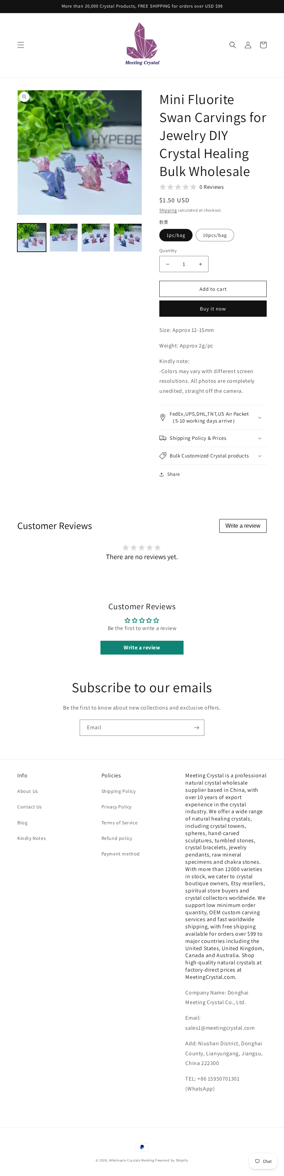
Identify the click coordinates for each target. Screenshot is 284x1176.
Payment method (120, 854)
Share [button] (173, 474)
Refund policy (116, 838)
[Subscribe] (196, 728)
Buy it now (213, 308)
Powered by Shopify (171, 1160)
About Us (27, 791)
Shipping (168, 210)
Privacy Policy (116, 807)
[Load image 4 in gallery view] (128, 237)
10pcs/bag (215, 235)
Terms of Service (119, 823)
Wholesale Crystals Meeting (131, 1160)
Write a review (242, 526)
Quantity (168, 250)
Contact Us (29, 807)
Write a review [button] (142, 647)
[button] (20, 45)
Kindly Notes (31, 838)
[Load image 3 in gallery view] (95, 237)
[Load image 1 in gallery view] (31, 237)
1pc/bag (176, 235)
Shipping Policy (118, 791)
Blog (22, 823)
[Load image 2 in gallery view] (64, 237)
